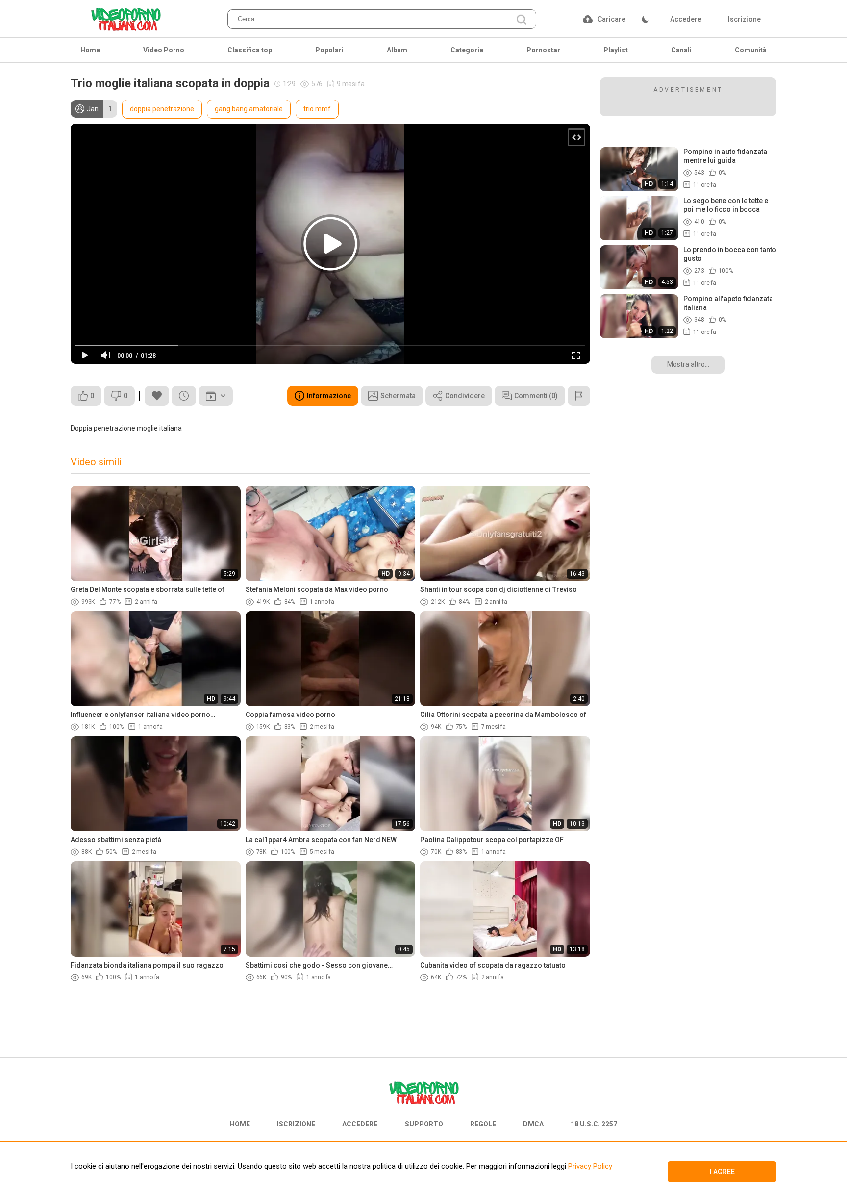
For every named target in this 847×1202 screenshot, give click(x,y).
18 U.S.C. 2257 (594, 1124)
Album (397, 50)
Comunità (751, 50)
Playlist (615, 50)
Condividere (465, 396)
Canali (681, 50)
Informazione (329, 396)
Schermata (398, 396)
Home (90, 50)
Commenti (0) (536, 396)
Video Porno (163, 50)
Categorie (466, 50)
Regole (483, 1124)
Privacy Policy (589, 1166)
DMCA (533, 1124)
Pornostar (543, 50)
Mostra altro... (688, 364)
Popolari (329, 50)
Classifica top (249, 50)
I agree (722, 1172)
